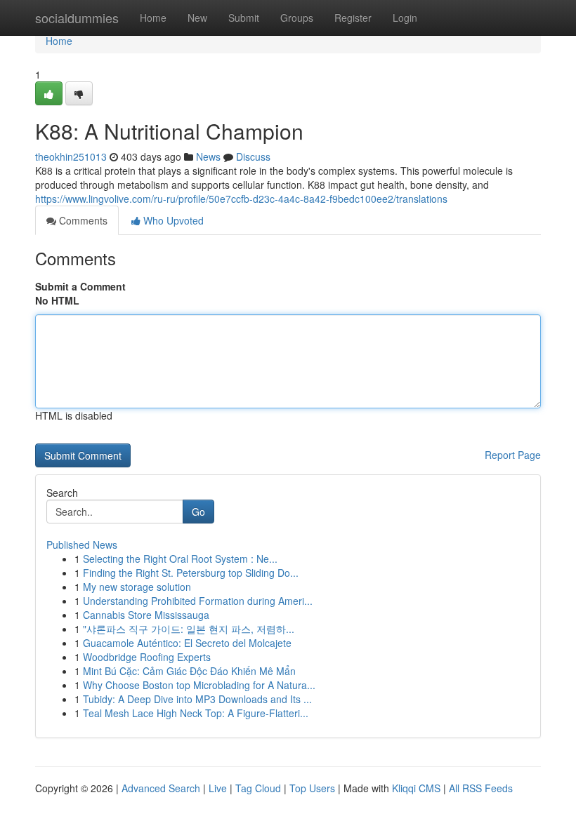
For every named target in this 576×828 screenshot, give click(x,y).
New (197, 18)
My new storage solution (137, 587)
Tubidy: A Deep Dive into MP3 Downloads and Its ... (197, 699)
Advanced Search (161, 788)
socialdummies (77, 17)
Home (153, 18)
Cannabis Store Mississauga (146, 615)
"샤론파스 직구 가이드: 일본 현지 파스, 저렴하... (188, 629)
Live (218, 788)
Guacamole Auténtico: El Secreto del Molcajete (187, 643)
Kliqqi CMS (416, 788)
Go (198, 512)
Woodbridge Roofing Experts (147, 657)
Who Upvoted (172, 220)
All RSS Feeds (481, 788)
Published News (81, 544)
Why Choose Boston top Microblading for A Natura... (199, 685)
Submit (243, 18)
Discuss (253, 156)
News (208, 156)
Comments (81, 220)
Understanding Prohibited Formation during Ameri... (198, 601)
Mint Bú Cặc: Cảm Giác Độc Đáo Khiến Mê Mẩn (189, 671)
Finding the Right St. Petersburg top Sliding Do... (191, 573)
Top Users (312, 788)
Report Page (513, 455)
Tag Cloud (258, 788)
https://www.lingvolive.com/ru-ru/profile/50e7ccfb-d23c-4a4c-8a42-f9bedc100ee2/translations (241, 199)
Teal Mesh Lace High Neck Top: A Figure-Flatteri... (195, 713)
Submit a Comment (80, 286)
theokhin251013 (71, 156)
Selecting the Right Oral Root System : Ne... (180, 559)
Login (405, 18)
